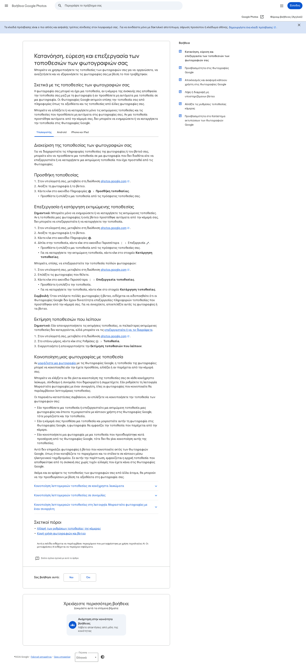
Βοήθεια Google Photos (29, 6)
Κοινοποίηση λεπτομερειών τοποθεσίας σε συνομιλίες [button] (70, 495)
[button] (6, 5)
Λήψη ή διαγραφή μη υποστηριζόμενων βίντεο (200, 94)
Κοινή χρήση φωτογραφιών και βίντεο (61, 533)
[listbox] (86, 657)
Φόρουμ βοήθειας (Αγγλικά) (286, 16)
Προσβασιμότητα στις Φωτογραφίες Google (207, 70)
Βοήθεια (184, 43)
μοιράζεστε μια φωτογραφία (57, 363)
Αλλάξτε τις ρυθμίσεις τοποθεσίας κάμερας (205, 106)
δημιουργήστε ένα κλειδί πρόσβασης (251, 27)
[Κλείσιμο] (299, 25)
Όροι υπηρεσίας (62, 657)
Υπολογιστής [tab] (44, 132)
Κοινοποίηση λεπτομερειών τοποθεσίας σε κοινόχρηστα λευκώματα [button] (79, 486)
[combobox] (123, 6)
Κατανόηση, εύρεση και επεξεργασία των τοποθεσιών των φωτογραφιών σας (207, 56)
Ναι (71, 577)
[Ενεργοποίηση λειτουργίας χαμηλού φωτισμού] (102, 657)
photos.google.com (113, 181)
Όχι (88, 577)
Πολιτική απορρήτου (41, 657)
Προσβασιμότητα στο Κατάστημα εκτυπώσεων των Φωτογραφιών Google (205, 120)
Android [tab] (62, 132)
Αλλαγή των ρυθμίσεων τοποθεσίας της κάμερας (69, 528)
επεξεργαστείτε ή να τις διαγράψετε (128, 330)
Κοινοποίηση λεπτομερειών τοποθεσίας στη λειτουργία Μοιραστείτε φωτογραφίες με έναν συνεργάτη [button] (90, 507)
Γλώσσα (83, 652)
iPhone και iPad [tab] (80, 132)
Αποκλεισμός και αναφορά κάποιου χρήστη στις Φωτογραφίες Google (206, 82)
